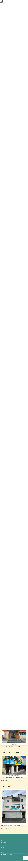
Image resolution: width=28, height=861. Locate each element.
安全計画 (2, 852)
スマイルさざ (3, 842)
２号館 (2, 837)
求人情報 (2, 847)
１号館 (2, 835)
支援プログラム (3, 849)
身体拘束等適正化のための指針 (6, 854)
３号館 (2, 840)
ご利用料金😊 (3, 845)
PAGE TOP (26, 834)
